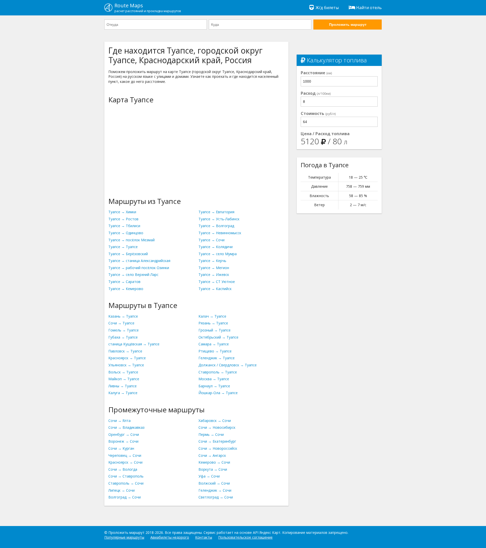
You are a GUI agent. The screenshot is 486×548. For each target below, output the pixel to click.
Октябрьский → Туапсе (218, 337)
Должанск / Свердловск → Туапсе (227, 365)
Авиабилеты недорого (169, 537)
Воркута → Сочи (212, 469)
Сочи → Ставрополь (126, 476)
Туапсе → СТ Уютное (216, 281)
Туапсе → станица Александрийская (139, 260)
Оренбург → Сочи (123, 434)
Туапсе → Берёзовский (128, 253)
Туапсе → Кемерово (125, 288)
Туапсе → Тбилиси (124, 225)
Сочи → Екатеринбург (217, 441)
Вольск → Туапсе (123, 372)
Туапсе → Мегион (213, 267)
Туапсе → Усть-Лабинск (218, 219)
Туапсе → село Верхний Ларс (133, 274)
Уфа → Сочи (209, 476)
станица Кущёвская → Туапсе (133, 344)
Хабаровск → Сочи (214, 420)
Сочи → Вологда (122, 469)
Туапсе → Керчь (212, 260)
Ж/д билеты (327, 7)
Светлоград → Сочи (215, 497)
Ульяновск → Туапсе (126, 365)
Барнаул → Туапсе (214, 386)
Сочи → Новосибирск (216, 427)
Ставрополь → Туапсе (217, 372)
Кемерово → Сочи (214, 462)
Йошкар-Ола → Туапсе (218, 392)
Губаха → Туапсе (123, 337)
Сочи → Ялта (119, 420)
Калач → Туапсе (212, 316)
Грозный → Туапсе (214, 330)
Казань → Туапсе (123, 316)
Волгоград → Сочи (124, 497)
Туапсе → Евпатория (216, 211)
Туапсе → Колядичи (215, 246)
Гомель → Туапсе (123, 330)
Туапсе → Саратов (124, 281)
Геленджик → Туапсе (216, 357)
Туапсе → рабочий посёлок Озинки (138, 267)
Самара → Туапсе (213, 344)
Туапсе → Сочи (211, 239)
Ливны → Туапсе (122, 386)
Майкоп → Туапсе (123, 378)
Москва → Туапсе (213, 378)
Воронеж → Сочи (123, 441)
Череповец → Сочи (124, 455)
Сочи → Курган (121, 448)
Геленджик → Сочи (214, 490)
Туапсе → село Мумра (217, 253)
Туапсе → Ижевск (213, 274)
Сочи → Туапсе (121, 323)
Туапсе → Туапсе (123, 246)
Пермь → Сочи (211, 434)
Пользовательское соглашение (245, 537)
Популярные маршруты (124, 537)
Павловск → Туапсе (125, 351)
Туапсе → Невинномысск (219, 232)
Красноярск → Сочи (125, 462)
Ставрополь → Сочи (126, 483)
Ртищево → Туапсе (215, 351)
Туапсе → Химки (122, 211)
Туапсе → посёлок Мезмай (131, 239)
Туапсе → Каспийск (215, 288)
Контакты (203, 537)
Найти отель (369, 7)
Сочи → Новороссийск (217, 448)
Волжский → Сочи (214, 483)
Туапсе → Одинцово (125, 232)
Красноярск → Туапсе (127, 357)
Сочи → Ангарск (212, 455)
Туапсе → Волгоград (216, 225)
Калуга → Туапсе (122, 392)
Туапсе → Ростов (123, 219)
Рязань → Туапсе (213, 323)
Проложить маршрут (348, 24)
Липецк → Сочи (121, 490)
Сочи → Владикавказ (126, 427)
